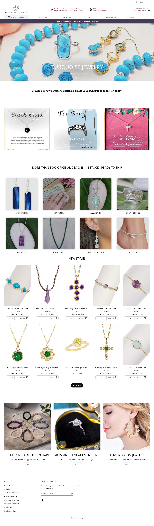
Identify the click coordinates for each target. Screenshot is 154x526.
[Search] (127, 17)
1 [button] (72, 77)
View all (77, 385)
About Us (43, 17)
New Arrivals (111, 17)
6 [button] (82, 77)
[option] (77, 21)
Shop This (20, 119)
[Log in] (148, 2)
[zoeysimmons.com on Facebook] (42, 500)
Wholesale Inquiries (11, 493)
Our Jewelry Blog (10, 511)
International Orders (11, 500)
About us (7, 485)
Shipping (87, 17)
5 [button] (80, 77)
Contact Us (66, 17)
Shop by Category (18, 17)
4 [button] (78, 77)
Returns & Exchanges (11, 504)
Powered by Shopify (77, 518)
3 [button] (75, 77)
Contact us (8, 482)
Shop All (34, 119)
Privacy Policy (9, 507)
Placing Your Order (10, 496)
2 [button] (74, 77)
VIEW (28, 464)
